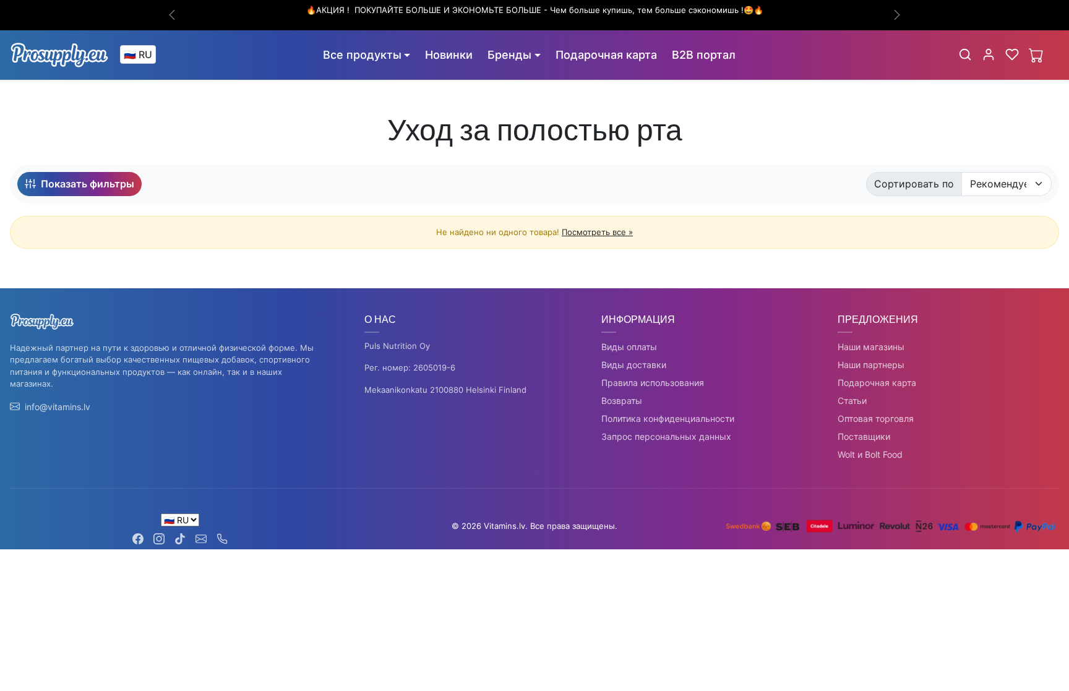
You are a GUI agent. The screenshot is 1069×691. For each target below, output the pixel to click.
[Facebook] (137, 537)
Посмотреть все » (597, 232)
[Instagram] (159, 537)
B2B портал (704, 54)
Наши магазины (871, 346)
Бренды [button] (509, 54)
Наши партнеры (871, 364)
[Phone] (222, 537)
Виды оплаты (629, 346)
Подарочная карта (606, 54)
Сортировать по (914, 184)
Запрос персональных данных (666, 436)
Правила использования (652, 382)
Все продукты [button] (362, 54)
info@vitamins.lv (57, 406)
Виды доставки (633, 364)
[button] (965, 54)
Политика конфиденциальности (667, 418)
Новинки (449, 54)
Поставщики (864, 436)
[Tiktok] (180, 537)
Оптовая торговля (876, 418)
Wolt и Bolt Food (870, 454)
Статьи (852, 400)
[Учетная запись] (988, 54)
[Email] (201, 537)
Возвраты (621, 400)
